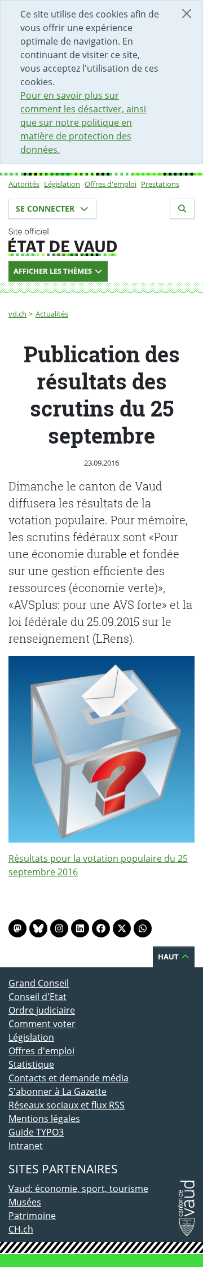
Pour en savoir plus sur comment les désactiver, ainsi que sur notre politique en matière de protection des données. (83, 122)
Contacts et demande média (68, 1078)
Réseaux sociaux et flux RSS (66, 1105)
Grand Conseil (38, 983)
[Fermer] (186, 14)
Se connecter (46, 208)
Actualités (52, 314)
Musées (24, 1202)
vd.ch (17, 314)
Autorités (23, 184)
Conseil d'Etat (37, 996)
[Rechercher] (182, 209)
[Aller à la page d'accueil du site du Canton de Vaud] (101, 242)
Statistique (31, 1064)
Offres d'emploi (110, 184)
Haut (169, 957)
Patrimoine (32, 1215)
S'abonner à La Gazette (57, 1091)
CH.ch (20, 1229)
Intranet (25, 1145)
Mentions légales (44, 1118)
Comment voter (42, 1024)
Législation (62, 184)
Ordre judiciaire (41, 1010)
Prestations (160, 184)
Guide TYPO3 (36, 1132)
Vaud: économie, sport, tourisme (78, 1188)
